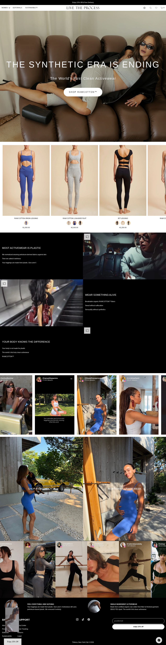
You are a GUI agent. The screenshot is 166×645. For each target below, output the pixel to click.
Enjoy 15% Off (138, 627)
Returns (20, 632)
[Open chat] (159, 640)
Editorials (5, 632)
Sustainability (7, 636)
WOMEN (5, 8)
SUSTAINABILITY (31, 8)
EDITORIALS (17, 8)
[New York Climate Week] (124, 489)
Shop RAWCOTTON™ (83, 92)
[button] (156, 8)
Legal (20, 636)
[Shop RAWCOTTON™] (41, 489)
